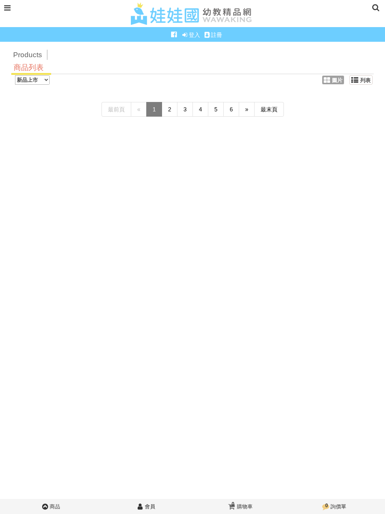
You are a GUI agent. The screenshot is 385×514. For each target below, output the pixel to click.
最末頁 (269, 109)
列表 (365, 80)
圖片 (337, 80)
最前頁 (116, 109)
